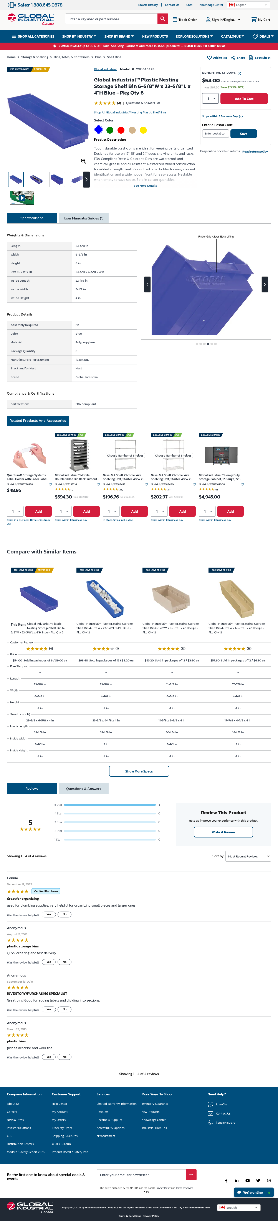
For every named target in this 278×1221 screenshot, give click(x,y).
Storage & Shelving (34, 56)
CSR (9, 1136)
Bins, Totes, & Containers (71, 56)
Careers (12, 1112)
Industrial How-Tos (154, 1128)
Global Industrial (105, 69)
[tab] (32, 218)
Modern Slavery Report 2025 (26, 1152)
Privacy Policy (163, 1188)
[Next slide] (265, 284)
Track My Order (62, 1128)
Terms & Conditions (130, 1216)
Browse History (148, 5)
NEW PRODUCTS (155, 36)
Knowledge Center (211, 5)
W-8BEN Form (61, 1144)
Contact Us (172, 5)
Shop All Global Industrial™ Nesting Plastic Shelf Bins (130, 112)
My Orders (59, 1120)
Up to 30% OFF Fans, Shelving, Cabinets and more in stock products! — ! (142, 46)
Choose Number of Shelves (125, 455)
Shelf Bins (114, 56)
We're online (253, 1192)
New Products (150, 1112)
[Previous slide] (147, 284)
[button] (248, 5)
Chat (189, 5)
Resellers (102, 1112)
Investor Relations (19, 1128)
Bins (98, 56)
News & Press (15, 1120)
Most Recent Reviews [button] (243, 856)
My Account (60, 1112)
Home (11, 56)
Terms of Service (184, 1188)
